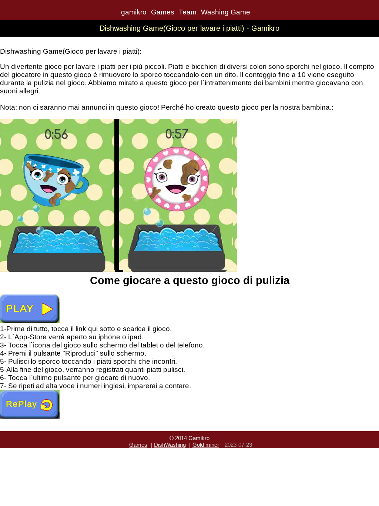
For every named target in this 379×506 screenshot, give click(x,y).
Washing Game (225, 12)
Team (188, 12)
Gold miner (205, 445)
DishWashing (170, 445)
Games (162, 12)
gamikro (134, 12)
